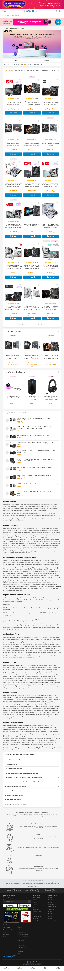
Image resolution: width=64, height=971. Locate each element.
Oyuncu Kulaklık (37, 914)
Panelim (5, 932)
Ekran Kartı (36, 909)
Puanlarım (6, 934)
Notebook (35, 900)
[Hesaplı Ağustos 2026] (32, 4)
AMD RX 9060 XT (52, 904)
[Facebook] (28, 962)
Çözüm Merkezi (7, 927)
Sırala (47, 60)
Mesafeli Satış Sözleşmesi (21, 950)
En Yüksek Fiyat (28, 70)
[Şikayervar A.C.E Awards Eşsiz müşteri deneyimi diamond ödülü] (11, 916)
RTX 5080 (50, 916)
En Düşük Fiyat (19, 70)
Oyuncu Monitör (37, 918)
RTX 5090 (50, 918)
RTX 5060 (50, 900)
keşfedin (41, 827)
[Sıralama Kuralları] (58, 70)
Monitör (35, 902)
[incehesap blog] (9, 949)
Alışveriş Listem (7, 939)
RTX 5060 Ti (51, 902)
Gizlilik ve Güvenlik (23, 934)
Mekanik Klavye (37, 911)
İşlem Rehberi (21, 945)
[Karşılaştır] (57, 420)
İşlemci (35, 907)
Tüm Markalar (21, 943)
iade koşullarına (48, 847)
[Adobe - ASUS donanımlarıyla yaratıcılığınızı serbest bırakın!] (32, 44)
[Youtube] (33, 962)
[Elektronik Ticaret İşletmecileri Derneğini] (48, 890)
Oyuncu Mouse (37, 916)
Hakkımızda (21, 929)
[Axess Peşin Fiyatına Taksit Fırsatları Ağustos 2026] (32, 22)
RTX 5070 (50, 911)
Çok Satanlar (36, 70)
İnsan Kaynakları (22, 932)
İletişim (20, 927)
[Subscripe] (29, 901)
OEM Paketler (36, 897)
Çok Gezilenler (45, 70)
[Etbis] (26, 916)
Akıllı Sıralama (9, 70)
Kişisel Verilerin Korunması (22, 939)
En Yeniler (52, 70)
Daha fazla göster (37, 920)
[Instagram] (30, 962)
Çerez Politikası (22, 947)
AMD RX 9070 (51, 909)
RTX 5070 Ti (51, 914)
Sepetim (5, 936)
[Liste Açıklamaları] (58, 331)
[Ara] (5, 15)
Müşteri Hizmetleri (8, 929)
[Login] (5, 11)
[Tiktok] (36, 962)
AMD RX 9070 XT (52, 907)
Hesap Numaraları (23, 936)
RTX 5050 (50, 897)
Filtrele (18, 60)
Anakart (35, 904)
